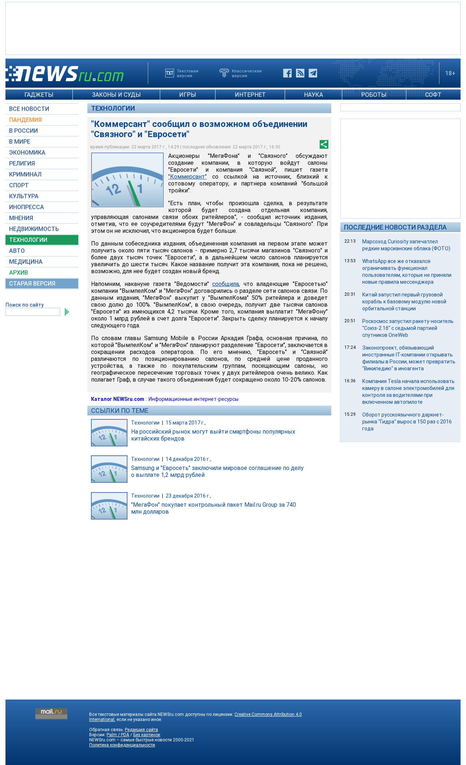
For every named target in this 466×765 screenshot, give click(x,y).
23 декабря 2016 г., (188, 496)
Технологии (113, 108)
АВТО (17, 250)
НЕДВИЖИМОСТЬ (34, 229)
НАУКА (313, 94)
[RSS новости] (300, 73)
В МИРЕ (19, 141)
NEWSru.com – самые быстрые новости (130, 739)
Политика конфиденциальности (122, 745)
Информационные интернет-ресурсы (193, 399)
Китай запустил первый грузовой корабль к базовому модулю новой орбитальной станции (404, 301)
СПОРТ (19, 185)
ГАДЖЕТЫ (39, 94)
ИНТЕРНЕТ (250, 94)
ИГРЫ (187, 94)
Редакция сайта (141, 729)
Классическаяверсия (247, 73)
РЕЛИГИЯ (22, 163)
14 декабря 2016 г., (188, 459)
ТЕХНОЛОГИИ (28, 239)
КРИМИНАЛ (25, 174)
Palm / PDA (118, 734)
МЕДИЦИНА (26, 261)
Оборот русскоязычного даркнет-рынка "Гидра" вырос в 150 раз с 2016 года (407, 421)
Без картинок (146, 734)
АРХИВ (18, 272)
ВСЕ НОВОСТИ (29, 108)
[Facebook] (287, 73)
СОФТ (433, 94)
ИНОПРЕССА (26, 207)
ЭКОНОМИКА (27, 152)
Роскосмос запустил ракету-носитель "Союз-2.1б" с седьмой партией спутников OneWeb (408, 328)
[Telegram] (313, 73)
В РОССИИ (23, 130)
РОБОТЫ (374, 94)
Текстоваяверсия (187, 73)
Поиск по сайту (24, 305)
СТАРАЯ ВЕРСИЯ (32, 283)
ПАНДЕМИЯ (25, 119)
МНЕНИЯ (21, 218)
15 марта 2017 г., (186, 423)
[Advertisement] (233, 27)
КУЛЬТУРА (24, 196)
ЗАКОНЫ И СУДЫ (116, 94)
